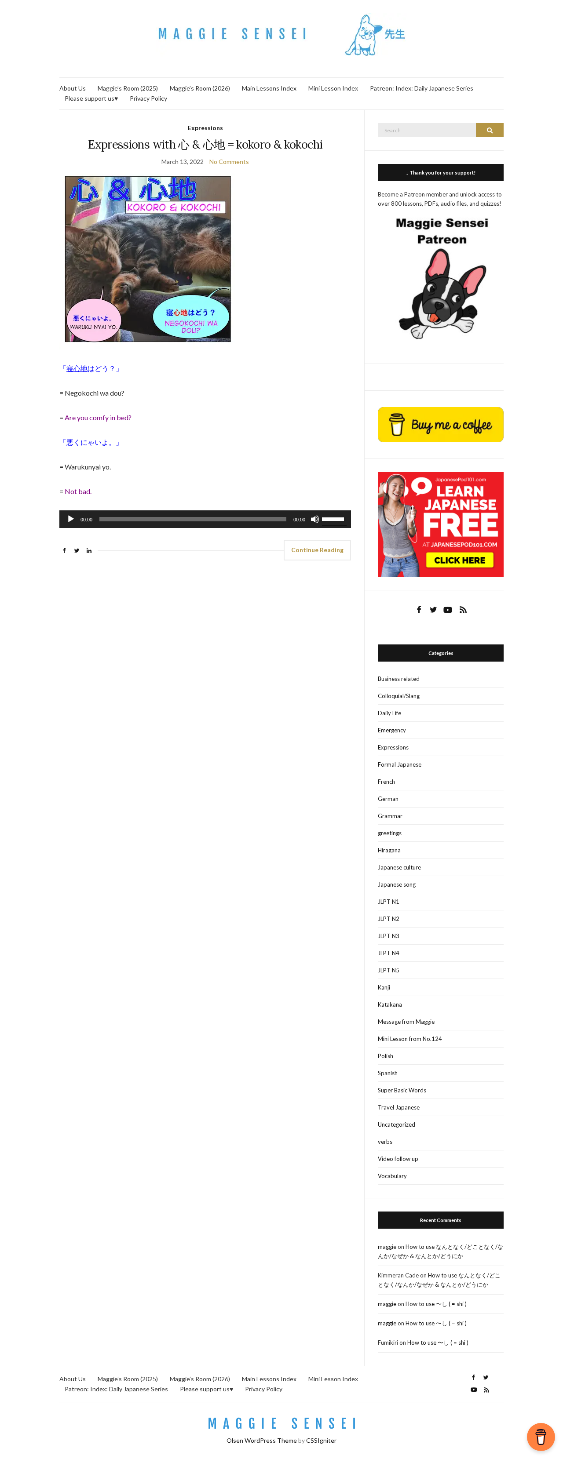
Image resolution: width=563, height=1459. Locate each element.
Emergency (392, 730)
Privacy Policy (148, 98)
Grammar (390, 815)
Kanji (384, 987)
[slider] (334, 518)
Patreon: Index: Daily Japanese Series (421, 88)
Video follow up (398, 1158)
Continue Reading (317, 549)
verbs (385, 1141)
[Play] (70, 519)
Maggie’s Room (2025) (128, 88)
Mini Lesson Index (333, 88)
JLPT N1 (388, 901)
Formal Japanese (399, 764)
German (388, 798)
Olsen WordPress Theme (262, 1440)
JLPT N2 (388, 918)
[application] (205, 519)
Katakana (390, 1004)
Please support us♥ (91, 98)
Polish (385, 1055)
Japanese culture (399, 867)
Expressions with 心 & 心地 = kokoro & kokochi (205, 144)
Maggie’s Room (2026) (200, 88)
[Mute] (315, 519)
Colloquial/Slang (399, 695)
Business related (399, 678)
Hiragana (389, 850)
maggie (387, 1246)
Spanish (388, 1073)
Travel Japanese (399, 1107)
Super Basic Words (402, 1090)
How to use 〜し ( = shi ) (436, 1303)
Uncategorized (396, 1124)
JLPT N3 (388, 935)
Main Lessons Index (269, 88)
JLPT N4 (388, 953)
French (386, 781)
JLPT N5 (388, 970)
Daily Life (389, 713)
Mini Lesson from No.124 (410, 1038)
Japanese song (397, 884)
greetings (390, 833)
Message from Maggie (406, 1021)
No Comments (229, 161)
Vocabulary (392, 1175)
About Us (72, 88)
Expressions (205, 127)
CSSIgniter (321, 1440)
